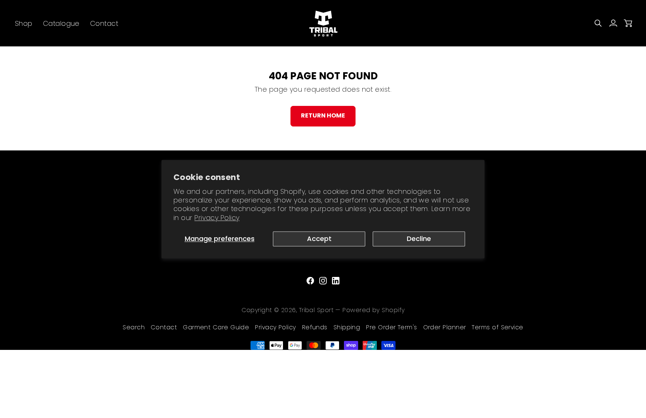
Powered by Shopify (373, 310)
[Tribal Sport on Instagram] (323, 280)
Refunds (314, 327)
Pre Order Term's (391, 327)
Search (134, 327)
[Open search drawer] (598, 23)
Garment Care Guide (216, 327)
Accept (319, 238)
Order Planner (444, 327)
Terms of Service (497, 327)
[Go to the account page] (613, 23)
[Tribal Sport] (323, 23)
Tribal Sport (316, 310)
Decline (419, 238)
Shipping (346, 327)
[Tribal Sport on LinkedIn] (335, 280)
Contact (164, 327)
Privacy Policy (216, 217)
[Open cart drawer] (628, 23)
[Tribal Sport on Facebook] (310, 280)
